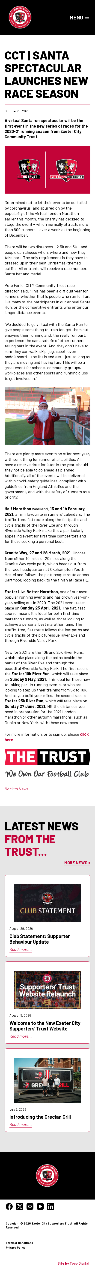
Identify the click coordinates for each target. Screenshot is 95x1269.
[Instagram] (30, 1206)
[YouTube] (40, 1206)
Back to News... (18, 788)
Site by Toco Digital (73, 1263)
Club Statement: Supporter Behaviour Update (39, 939)
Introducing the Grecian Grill (40, 1117)
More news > (77, 862)
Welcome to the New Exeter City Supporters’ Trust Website (44, 1025)
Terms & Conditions (19, 1243)
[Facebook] (9, 1206)
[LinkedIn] (50, 1206)
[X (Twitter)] (19, 1206)
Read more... (20, 949)
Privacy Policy (15, 1247)
